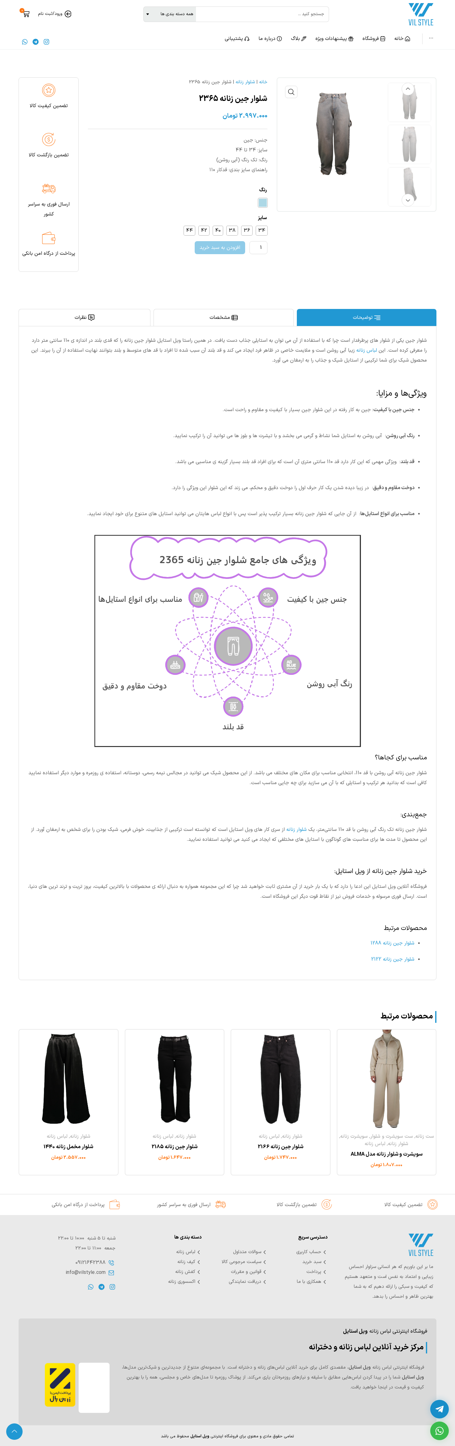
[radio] (262, 202)
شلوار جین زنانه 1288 (392, 943)
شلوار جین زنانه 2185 (174, 1147)
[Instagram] (46, 42)
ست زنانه (424, 1136)
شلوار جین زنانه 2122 (392, 959)
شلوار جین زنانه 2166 (280, 1147)
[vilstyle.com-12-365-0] (333, 134)
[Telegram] (35, 42)
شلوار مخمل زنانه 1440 (68, 1147)
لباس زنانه (366, 350)
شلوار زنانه (245, 82)
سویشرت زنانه (354, 1136)
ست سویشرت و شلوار (391, 1136)
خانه (263, 82)
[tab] (366, 317)
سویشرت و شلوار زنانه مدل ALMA (386, 1154)
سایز (262, 218)
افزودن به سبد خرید (220, 247)
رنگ (263, 191)
